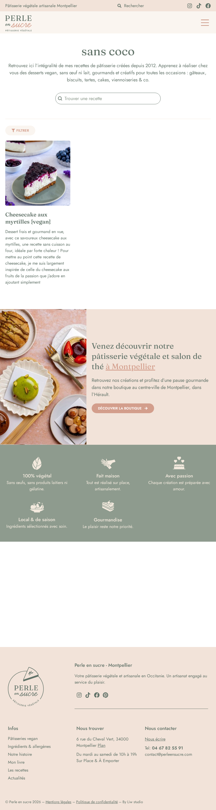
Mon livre (16, 762)
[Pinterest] (105, 695)
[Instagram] (189, 5)
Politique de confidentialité (97, 801)
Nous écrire (155, 739)
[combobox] (149, 6)
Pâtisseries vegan (23, 738)
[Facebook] (208, 5)
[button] (205, 23)
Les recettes (18, 770)
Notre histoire (20, 754)
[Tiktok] (199, 5)
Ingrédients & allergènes (29, 746)
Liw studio (135, 801)
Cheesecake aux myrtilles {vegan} (28, 218)
